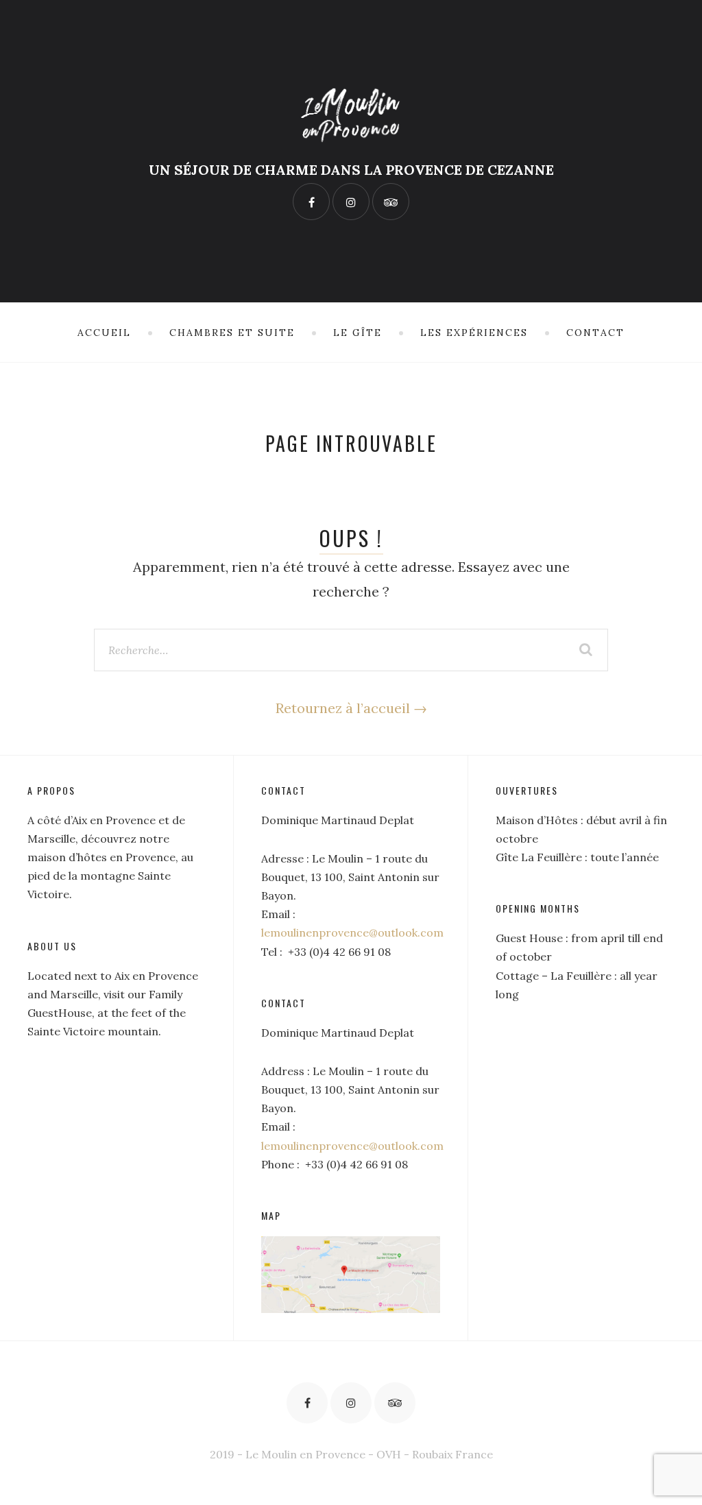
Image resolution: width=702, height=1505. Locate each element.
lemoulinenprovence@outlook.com (352, 932)
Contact (595, 332)
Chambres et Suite (232, 332)
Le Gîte (357, 332)
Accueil (104, 332)
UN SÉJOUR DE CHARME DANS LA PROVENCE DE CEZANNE (351, 169)
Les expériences (474, 332)
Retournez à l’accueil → (351, 708)
